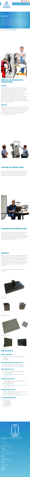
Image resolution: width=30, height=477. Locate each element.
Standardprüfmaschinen (6, 450)
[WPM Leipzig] (6, 5)
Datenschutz (3, 468)
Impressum (3, 467)
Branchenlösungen (5, 451)
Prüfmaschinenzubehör (6, 454)
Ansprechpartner (4, 465)
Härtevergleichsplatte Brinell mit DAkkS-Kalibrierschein (16, 395)
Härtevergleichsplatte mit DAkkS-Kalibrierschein (15, 366)
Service (5, 29)
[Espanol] (28, 1)
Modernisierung (4, 458)
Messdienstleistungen (5, 459)
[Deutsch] (22, 1)
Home (2, 29)
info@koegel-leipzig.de (8, 446)
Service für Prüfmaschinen (12, 29)
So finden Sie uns (4, 464)
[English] (24, 1)
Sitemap (2, 469)
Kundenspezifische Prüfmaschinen (8, 452)
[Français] (26, 1)
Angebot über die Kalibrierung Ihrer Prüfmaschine (14, 238)
